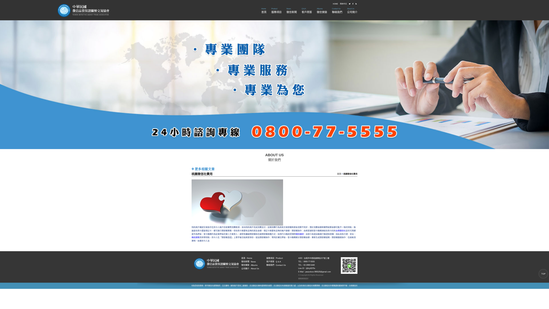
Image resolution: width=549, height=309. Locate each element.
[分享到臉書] (352, 4)
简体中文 (343, 4)
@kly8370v (310, 268)
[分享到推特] (349, 4)
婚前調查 (196, 237)
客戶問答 (307, 11)
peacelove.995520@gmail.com (318, 272)
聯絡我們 (337, 11)
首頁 (263, 11)
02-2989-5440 (309, 265)
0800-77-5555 (309, 262)
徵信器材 (300, 234)
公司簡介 (352, 11)
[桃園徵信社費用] (237, 202)
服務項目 (276, 11)
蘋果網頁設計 (303, 279)
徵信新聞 (292, 11)
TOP (543, 274)
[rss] (356, 4)
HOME (335, 4)
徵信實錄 (322, 11)
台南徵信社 (341, 230)
